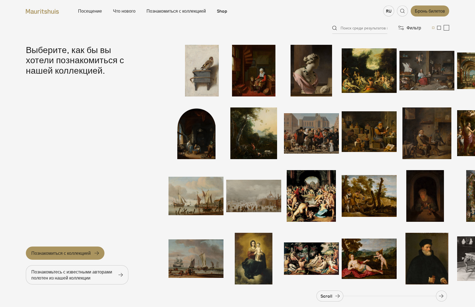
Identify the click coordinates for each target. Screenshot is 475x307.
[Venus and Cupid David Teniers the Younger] (369, 258)
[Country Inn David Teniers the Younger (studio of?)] (426, 133)
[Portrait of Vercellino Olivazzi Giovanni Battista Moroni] (426, 258)
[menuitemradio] (433, 28)
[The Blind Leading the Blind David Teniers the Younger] (369, 196)
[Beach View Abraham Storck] (196, 258)
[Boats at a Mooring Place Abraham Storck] (196, 196)
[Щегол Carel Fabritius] (196, 70)
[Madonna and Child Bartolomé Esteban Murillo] (253, 258)
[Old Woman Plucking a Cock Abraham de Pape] (253, 70)
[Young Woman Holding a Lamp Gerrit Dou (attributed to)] (426, 196)
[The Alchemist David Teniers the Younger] (369, 133)
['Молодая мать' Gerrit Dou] (196, 133)
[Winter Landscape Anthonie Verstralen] (253, 196)
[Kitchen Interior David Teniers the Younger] (426, 70)
